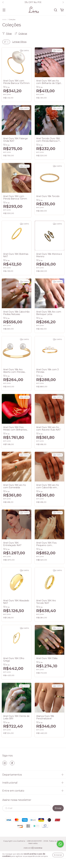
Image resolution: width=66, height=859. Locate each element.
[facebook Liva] (12, 763)
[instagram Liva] (4, 763)
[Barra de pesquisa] (55, 10)
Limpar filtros (19, 41)
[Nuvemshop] (33, 848)
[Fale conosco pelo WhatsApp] (60, 844)
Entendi (58, 855)
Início (4, 19)
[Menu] (4, 10)
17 (5, 42)
